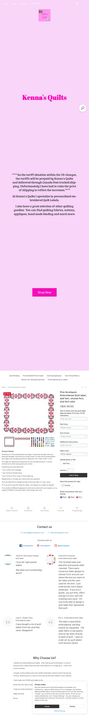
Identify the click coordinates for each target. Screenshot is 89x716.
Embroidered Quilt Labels (58, 380)
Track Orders (44, 511)
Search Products (12, 511)
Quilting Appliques (54, 376)
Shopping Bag (77, 511)
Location (23, 4)
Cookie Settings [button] (59, 711)
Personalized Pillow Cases (33, 376)
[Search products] (83, 108)
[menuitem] (82, 387)
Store (5, 4)
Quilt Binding (14, 376)
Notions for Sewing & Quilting (32, 380)
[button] (66, 463)
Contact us (35, 4)
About (13, 4)
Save (8, 394)
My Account (28, 511)
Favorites (61, 511)
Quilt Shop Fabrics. (72, 376)
